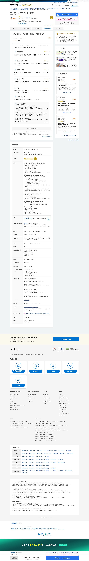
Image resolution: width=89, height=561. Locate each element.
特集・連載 (12, 396)
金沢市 (40, 459)
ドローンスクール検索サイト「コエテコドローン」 (44, 423)
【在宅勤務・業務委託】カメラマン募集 (17, 425)
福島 (66, 450)
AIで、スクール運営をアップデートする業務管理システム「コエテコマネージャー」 (50, 428)
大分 (51, 470)
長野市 (61, 459)
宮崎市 (61, 470)
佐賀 (30, 470)
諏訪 (31, 218)
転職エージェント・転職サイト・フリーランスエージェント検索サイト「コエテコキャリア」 (51, 425)
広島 (44, 468)
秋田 (52, 450)
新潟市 (26, 459)
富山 (30, 459)
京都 (30, 462)
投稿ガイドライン (62, 401)
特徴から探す (30, 399)
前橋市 (41, 453)
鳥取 (23, 468)
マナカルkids (26, 300)
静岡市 (33, 456)
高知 (44, 465)
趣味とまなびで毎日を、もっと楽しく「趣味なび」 (44, 438)
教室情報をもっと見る (49, 24)
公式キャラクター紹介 (63, 407)
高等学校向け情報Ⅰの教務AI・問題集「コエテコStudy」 (45, 436)
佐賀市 (33, 470)
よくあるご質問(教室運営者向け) (73, 2)
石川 (37, 459)
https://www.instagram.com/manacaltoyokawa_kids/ (37, 313)
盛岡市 (41, 450)
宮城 (45, 450)
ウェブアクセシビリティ (63, 409)
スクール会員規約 (62, 396)
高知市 (47, 465)
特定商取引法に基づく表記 (63, 398)
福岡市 (26, 470)
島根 (30, 468)
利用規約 (60, 394)
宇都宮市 (33, 453)
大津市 (26, 462)
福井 (44, 459)
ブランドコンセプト (62, 405)
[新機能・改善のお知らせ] (52, 5)
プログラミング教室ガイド (15, 394)
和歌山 (59, 462)
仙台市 (48, 450)
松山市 (40, 465)
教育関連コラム (13, 407)
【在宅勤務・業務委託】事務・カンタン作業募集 (18, 427)
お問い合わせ (45, 396)
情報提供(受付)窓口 (46, 401)
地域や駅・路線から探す (32, 394)
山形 (59, 450)
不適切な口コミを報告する (46, 136)
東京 (61, 453)
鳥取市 (26, 468)
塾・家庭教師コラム (13, 403)
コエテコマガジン (13, 398)
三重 (45, 456)
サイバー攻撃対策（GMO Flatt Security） (44, 529)
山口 (51, 468)
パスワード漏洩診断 (35, 528)
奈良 (51, 462)
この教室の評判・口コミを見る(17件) (68, 135)
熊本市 (47, 470)
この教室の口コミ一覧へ (32, 128)
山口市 (54, 468)
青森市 (34, 450)
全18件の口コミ (29, 16)
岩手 (38, 450)
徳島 (23, 465)
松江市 (33, 468)
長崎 (37, 470)
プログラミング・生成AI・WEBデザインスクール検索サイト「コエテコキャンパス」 (50, 421)
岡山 (37, 468)
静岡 (30, 456)
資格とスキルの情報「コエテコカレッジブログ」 (44, 434)
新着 (11, 399)
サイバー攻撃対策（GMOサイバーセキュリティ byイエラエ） (27, 529)
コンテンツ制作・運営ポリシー (64, 413)
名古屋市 (40, 456)
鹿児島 (66, 470)
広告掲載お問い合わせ (47, 399)
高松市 (33, 465)
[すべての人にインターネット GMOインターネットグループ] (80, 1)
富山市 (33, 459)
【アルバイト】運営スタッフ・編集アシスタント (18, 421)
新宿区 (64, 453)
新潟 (23, 459)
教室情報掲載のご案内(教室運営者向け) (60, 2)
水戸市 (26, 453)
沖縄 (23, 472)
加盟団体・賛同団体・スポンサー (65, 403)
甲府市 (54, 459)
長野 (58, 459)
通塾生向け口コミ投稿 (73, 140)
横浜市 (72, 453)
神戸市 (47, 462)
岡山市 (40, 468)
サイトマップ (61, 411)
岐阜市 (26, 456)
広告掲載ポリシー (62, 415)
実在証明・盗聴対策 (14, 529)
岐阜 (23, 456)
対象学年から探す (31, 396)
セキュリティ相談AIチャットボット (52, 528)
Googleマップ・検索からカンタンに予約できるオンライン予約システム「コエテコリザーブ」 (51, 430)
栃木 (30, 453)
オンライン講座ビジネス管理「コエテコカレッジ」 (44, 432)
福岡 (23, 470)
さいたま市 (49, 453)
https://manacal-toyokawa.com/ (31, 307)
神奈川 (68, 453)
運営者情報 (45, 403)
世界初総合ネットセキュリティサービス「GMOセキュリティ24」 (20, 528)
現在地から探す (30, 401)
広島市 (47, 468)
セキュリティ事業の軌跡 (61, 529)
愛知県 (25, 218)
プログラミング (13, 401)
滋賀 (23, 462)
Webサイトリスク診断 (42, 528)
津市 (47, 456)
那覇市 (26, 472)
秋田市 (55, 450)
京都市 (33, 462)
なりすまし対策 (54, 529)
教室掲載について (46, 398)
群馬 (38, 453)
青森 (31, 450)
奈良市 (54, 462)
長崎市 (40, 470)
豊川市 (28, 218)
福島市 (69, 450)
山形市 (62, 450)
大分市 (54, 470)
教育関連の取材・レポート (15, 409)
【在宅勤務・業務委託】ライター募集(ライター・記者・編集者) (21, 423)
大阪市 (40, 462)
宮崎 (58, 470)
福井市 (47, 459)
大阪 (37, 462)
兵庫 (44, 462)
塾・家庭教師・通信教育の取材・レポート (17, 405)
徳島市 (26, 465)
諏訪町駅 (26, 223)
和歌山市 (62, 462)
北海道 (23, 450)
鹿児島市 (69, 470)
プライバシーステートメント (64, 399)
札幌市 (27, 450)
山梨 (51, 459)
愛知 (37, 456)
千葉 (54, 453)
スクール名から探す (31, 398)
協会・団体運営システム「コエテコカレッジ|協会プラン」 (45, 440)
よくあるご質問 (46, 394)
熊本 (44, 470)
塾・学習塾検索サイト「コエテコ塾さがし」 (43, 427)
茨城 (23, 453)
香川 (30, 465)
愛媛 (37, 465)
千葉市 (57, 453)
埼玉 (45, 453)
